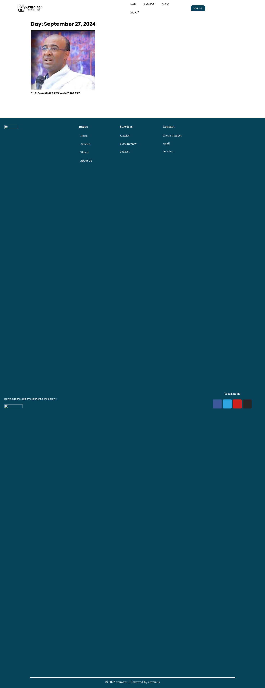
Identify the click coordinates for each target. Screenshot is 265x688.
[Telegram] (227, 403)
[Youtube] (237, 403)
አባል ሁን (198, 8)
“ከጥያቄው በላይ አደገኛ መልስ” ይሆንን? (55, 93)
